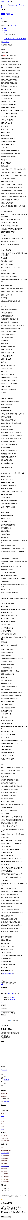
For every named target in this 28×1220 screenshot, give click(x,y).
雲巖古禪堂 (7, 14)
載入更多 (3, 1005)
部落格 (5, 30)
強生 (2, 984)
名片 (5, 32)
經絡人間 (12, 999)
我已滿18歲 (3, 1217)
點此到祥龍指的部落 (7, 974)
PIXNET (7, 1195)
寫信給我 (6, 1101)
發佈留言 (3, 1014)
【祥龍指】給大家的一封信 (15, 39)
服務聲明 (17, 1196)
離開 (9, 1217)
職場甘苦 (12, 998)
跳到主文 (3, 18)
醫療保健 (13, 25)
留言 (13, 993)
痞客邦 (9, 993)
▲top (2, 1002)
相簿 (5, 28)
